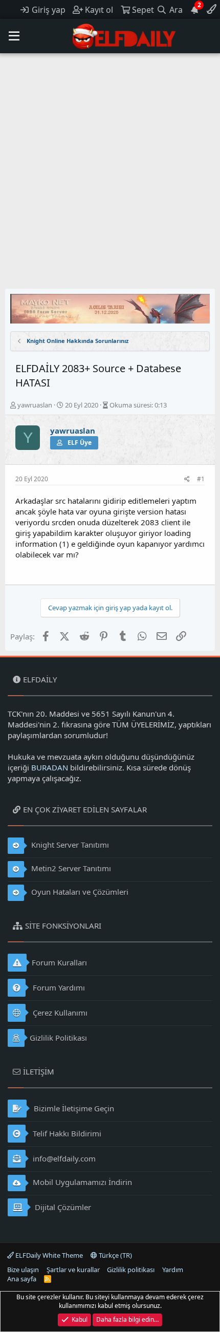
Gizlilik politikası (131, 1269)
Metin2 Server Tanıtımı (70, 868)
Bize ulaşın (23, 1269)
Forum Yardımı (58, 987)
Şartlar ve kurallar (73, 1269)
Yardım (172, 1269)
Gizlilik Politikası (58, 1038)
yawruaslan (34, 405)
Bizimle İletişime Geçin (73, 1108)
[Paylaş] (187, 479)
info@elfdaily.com (63, 1158)
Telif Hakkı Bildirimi (66, 1133)
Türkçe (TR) (114, 1255)
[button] (14, 36)
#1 (201, 479)
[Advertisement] (110, 168)
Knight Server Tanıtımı (69, 845)
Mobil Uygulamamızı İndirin (81, 1182)
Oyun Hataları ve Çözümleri (78, 892)
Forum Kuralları (59, 962)
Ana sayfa (21, 1278)
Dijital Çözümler (62, 1207)
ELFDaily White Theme (48, 1255)
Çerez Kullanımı (59, 1012)
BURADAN (49, 767)
